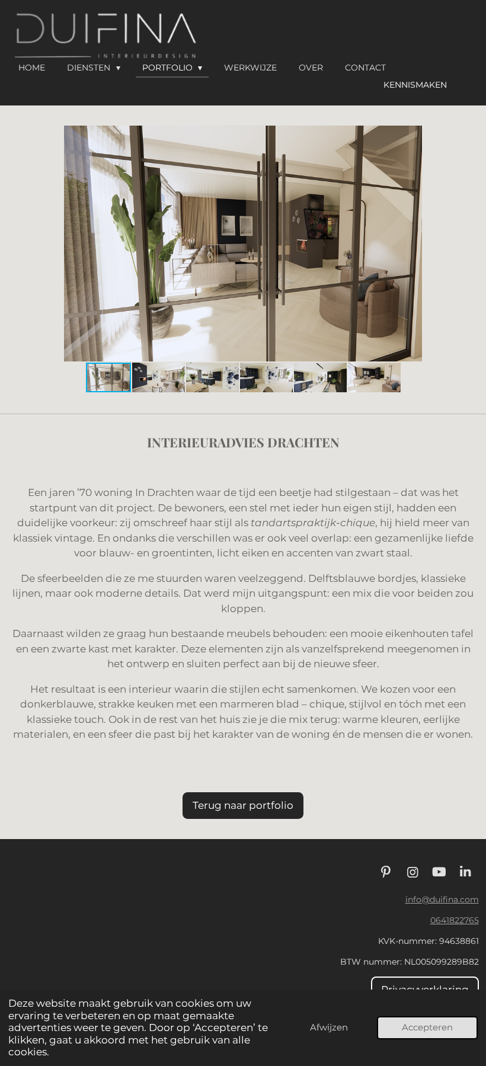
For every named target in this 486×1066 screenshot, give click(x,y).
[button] (468, 136)
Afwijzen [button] (329, 1027)
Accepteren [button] (427, 1027)
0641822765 (454, 920)
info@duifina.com (442, 899)
